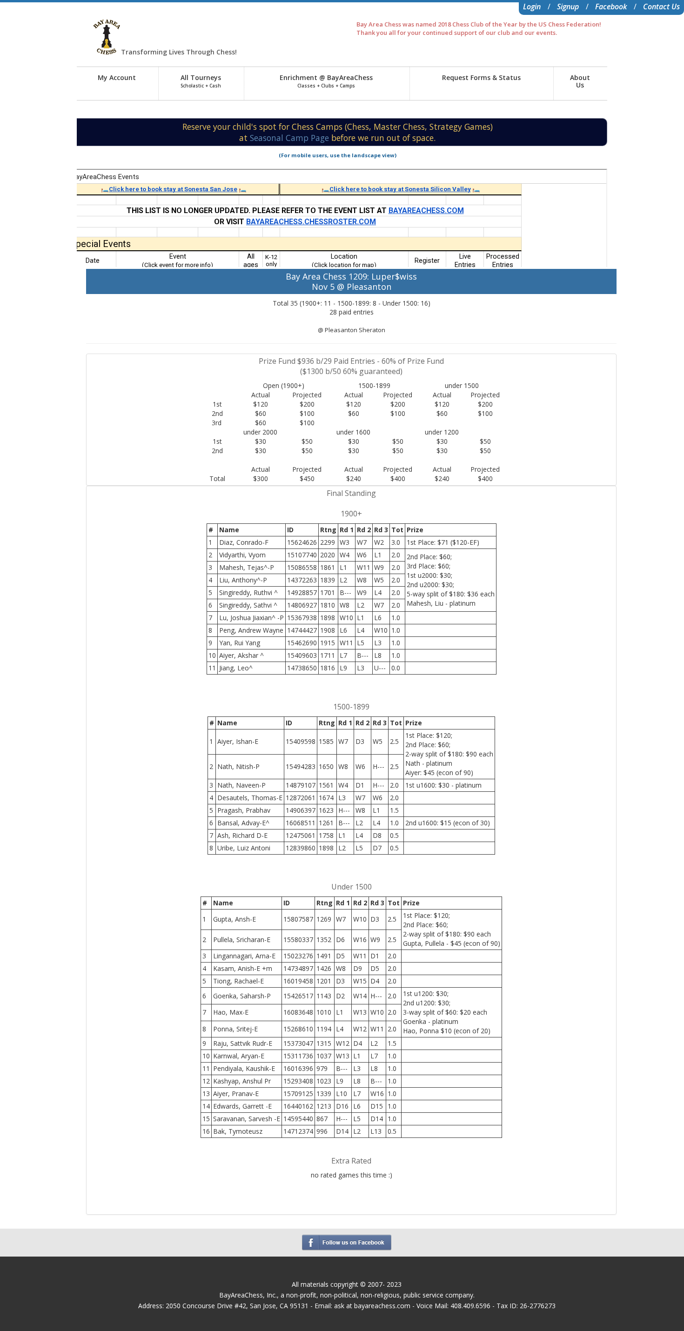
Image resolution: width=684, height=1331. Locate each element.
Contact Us (661, 6)
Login (532, 6)
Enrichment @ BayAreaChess (326, 81)
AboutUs (580, 81)
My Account (117, 77)
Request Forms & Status (481, 77)
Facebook (611, 6)
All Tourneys (201, 81)
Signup (568, 6)
